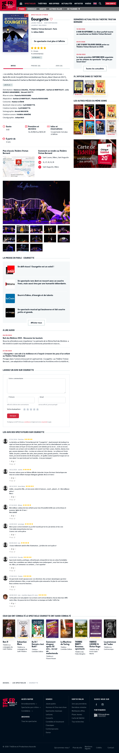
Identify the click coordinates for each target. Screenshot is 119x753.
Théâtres (42, 3)
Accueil (6, 683)
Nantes (43, 9)
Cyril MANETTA (29, 105)
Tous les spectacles (29, 721)
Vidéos (88, 3)
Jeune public (36, 23)
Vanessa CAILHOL (21, 90)
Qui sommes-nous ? (62, 747)
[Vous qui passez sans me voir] (100, 111)
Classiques (50, 725)
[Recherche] (100, 3)
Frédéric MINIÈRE (24, 114)
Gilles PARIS (39, 32)
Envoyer (13, 416)
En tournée (72, 9)
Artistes (78, 3)
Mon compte (110, 3)
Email (42, 397)
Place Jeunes (77, 714)
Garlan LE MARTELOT (55, 90)
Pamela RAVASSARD (23, 95)
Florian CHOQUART (37, 90)
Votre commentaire (16, 378)
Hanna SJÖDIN (18, 101)
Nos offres (54, 3)
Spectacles (30, 3)
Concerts (49, 718)
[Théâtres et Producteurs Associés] (21, 3)
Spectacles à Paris (39, 15)
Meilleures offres (78, 711)
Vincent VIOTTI (27, 92)
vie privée (44, 422)
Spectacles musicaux (54, 711)
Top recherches (78, 721)
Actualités (66, 3)
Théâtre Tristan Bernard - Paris (44, 29)
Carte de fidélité (78, 718)
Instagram (102, 704)
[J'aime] (11, 461)
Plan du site (77, 747)
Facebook (96, 704)
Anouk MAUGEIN (21, 111)
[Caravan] (100, 127)
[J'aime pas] (14, 461)
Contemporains (50, 23)
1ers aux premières (79, 703)
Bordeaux (31, 9)
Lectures (49, 714)
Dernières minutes (79, 707)
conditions (27, 422)
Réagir (11, 464)
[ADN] (89, 111)
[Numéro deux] (78, 127)
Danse (48, 732)
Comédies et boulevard (55, 721)
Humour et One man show (56, 707)
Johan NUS (19, 117)
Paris (21, 9)
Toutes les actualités (95, 68)
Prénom (12, 397)
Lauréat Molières (38, 25)
